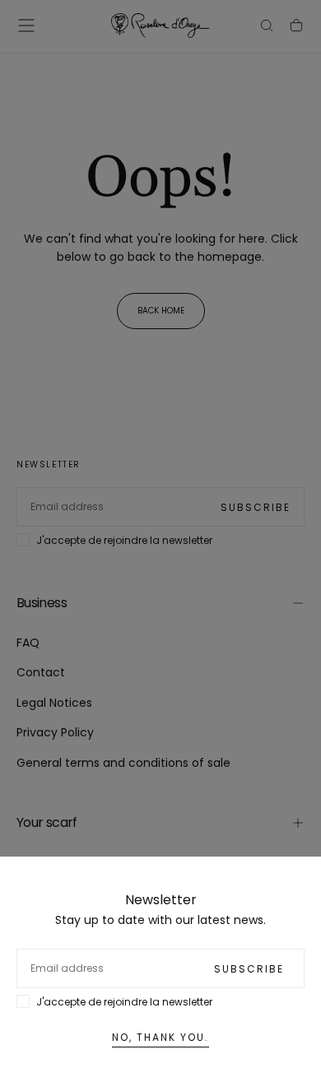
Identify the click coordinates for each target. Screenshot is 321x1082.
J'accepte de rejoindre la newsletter (124, 1002)
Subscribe (249, 969)
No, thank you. (160, 1037)
